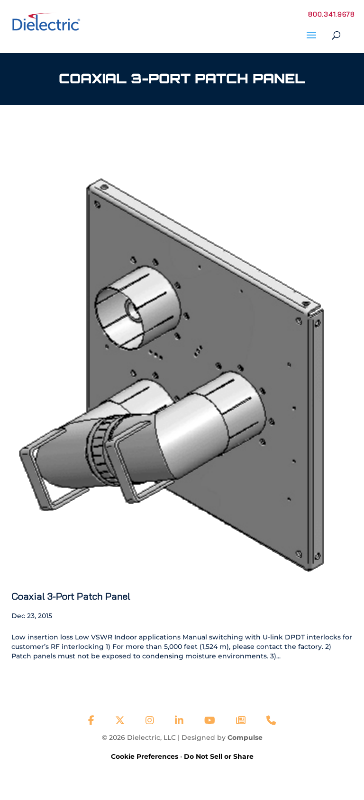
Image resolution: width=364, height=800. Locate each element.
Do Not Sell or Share (219, 756)
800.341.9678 (331, 14)
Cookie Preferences (144, 756)
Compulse (245, 737)
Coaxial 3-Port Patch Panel (70, 596)
